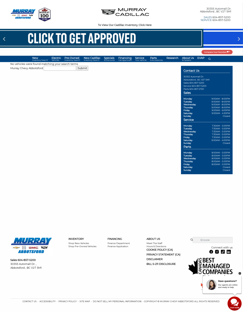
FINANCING (115, 239)
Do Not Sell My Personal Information (117, 301)
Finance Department (119, 243)
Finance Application (118, 246)
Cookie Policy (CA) (160, 249)
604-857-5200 (196, 83)
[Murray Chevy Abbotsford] (23, 14)
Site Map (85, 301)
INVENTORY (76, 239)
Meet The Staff (154, 243)
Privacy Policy (67, 301)
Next (239, 39)
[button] (40, 59)
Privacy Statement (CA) (163, 254)
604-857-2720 (196, 89)
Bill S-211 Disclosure (161, 264)
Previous (4, 39)
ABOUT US (153, 239)
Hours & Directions (156, 246)
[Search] (191, 240)
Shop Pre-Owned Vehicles (82, 246)
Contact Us (29, 301)
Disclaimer (155, 259)
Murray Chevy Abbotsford (26, 68)
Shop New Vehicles (78, 243)
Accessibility (48, 301)
